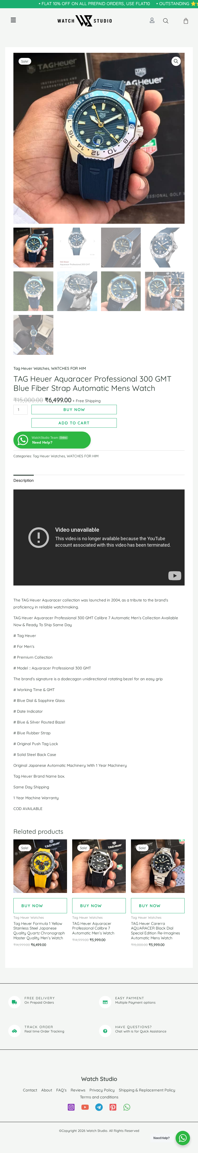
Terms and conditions (99, 1097)
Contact (30, 1090)
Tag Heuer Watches (31, 368)
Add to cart (74, 422)
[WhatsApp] (127, 1107)
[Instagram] (71, 1107)
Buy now (74, 409)
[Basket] (186, 21)
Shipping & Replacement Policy (147, 1090)
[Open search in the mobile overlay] (165, 20)
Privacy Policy (102, 1090)
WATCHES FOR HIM (68, 368)
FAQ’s (61, 1090)
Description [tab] (23, 480)
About (46, 1090)
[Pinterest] (113, 1107)
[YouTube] (85, 1107)
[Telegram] (99, 1107)
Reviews (78, 1090)
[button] (13, 20)
